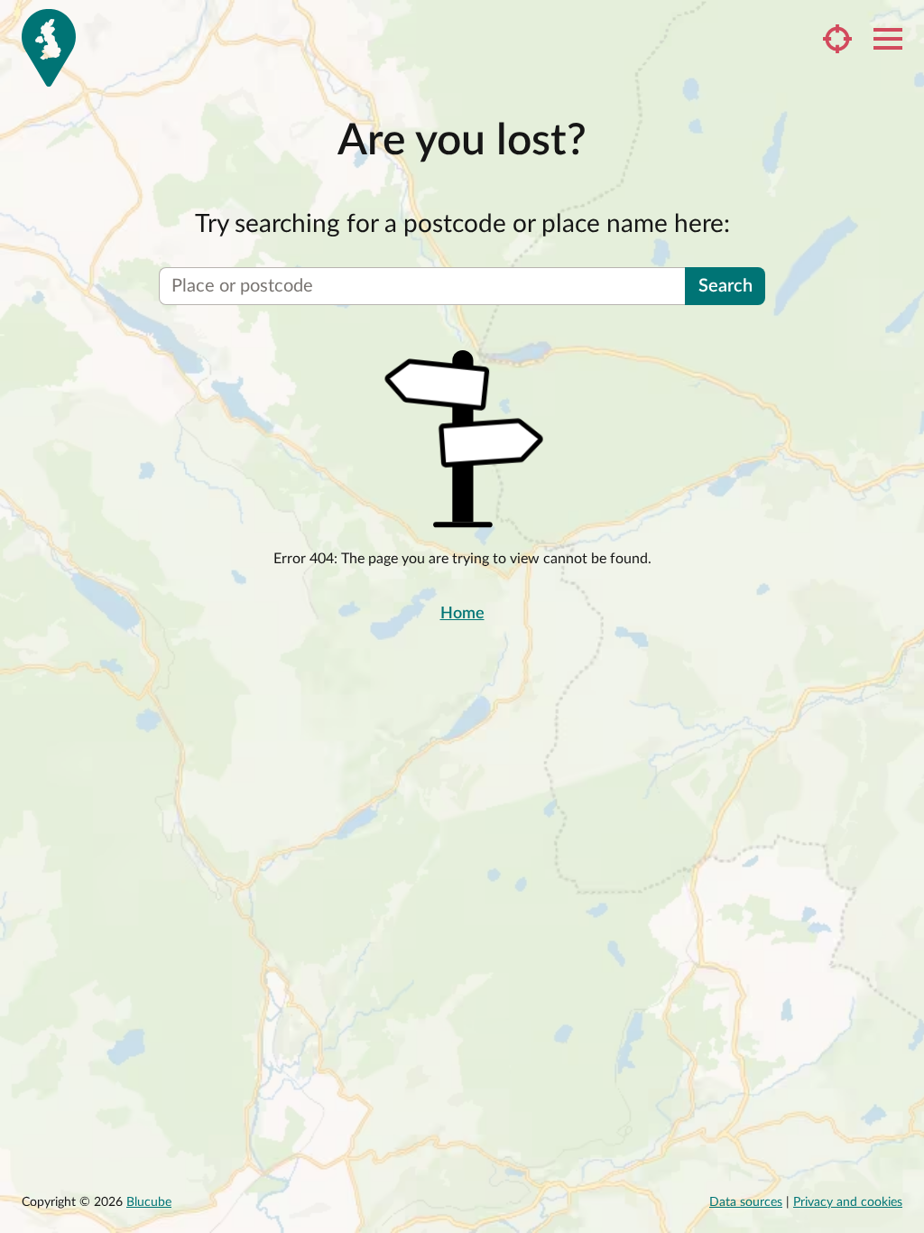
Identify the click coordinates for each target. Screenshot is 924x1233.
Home (462, 614)
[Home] (49, 48)
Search (725, 286)
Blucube (148, 1202)
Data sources (745, 1202)
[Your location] (837, 38)
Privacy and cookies (847, 1202)
